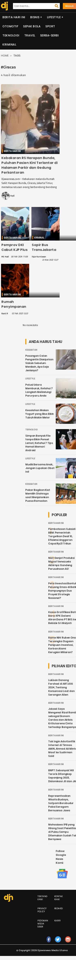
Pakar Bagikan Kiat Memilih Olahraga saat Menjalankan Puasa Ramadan (37, 495)
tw (58, 943)
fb (49, 943)
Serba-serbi (49, 35)
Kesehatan (31, 349)
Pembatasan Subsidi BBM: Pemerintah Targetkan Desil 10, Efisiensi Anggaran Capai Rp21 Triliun (61, 536)
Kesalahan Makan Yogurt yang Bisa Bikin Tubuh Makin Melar (39, 413)
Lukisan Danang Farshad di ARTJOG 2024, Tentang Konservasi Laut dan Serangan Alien (61, 687)
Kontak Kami (58, 898)
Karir (57, 920)
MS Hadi (11, 196)
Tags (17, 55)
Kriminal (9, 44)
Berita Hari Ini (13, 17)
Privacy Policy (42, 910)
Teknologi (10, 35)
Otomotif (10, 26)
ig (68, 943)
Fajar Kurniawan (39, 257)
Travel (29, 35)
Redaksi (58, 908)
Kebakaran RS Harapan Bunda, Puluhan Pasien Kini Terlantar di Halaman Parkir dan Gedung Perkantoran (29, 165)
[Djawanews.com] (4, 6)
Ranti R (4, 313)
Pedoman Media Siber (42, 923)
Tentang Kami (42, 898)
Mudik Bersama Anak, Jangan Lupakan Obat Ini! (40, 468)
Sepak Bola (32, 26)
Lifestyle (54, 17)
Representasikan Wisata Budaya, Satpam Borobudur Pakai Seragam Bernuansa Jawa (61, 803)
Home (5, 55)
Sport (50, 26)
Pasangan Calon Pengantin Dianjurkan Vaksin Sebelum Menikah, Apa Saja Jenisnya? (39, 363)
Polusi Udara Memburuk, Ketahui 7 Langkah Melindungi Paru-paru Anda (39, 390)
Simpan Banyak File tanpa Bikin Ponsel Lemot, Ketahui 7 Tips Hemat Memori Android (39, 443)
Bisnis (35, 17)
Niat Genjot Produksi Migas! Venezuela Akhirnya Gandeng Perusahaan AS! (61, 563)
